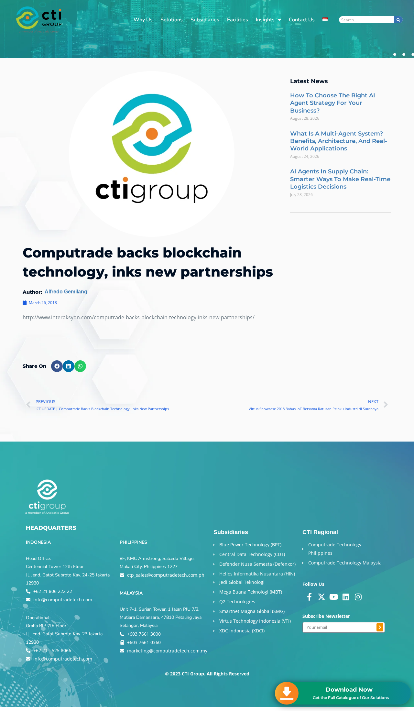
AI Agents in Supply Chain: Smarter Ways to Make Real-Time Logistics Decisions (340, 179)
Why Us (143, 19)
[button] (57, 366)
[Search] (398, 19)
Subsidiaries (205, 19)
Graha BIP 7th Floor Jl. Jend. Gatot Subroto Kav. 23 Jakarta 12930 (64, 634)
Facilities (237, 19)
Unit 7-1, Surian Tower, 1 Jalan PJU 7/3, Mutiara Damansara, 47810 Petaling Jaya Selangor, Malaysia (161, 617)
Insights (265, 19)
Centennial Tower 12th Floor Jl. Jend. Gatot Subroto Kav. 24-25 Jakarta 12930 (68, 574)
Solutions (171, 19)
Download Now (349, 689)
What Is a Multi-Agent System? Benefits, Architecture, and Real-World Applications (338, 141)
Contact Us (302, 19)
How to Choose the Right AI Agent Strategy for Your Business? (332, 103)
